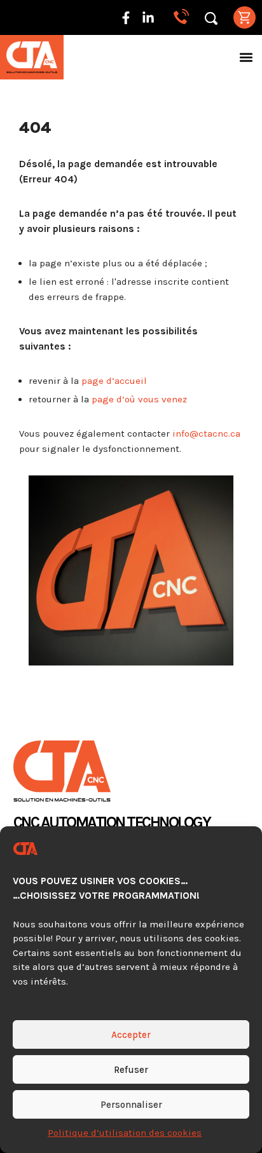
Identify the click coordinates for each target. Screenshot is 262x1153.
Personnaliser (131, 1104)
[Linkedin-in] (148, 17)
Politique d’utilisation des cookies (125, 1132)
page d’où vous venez (139, 399)
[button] (246, 57)
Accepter (131, 1034)
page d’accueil (114, 380)
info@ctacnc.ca (206, 433)
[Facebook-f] (125, 17)
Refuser (131, 1069)
